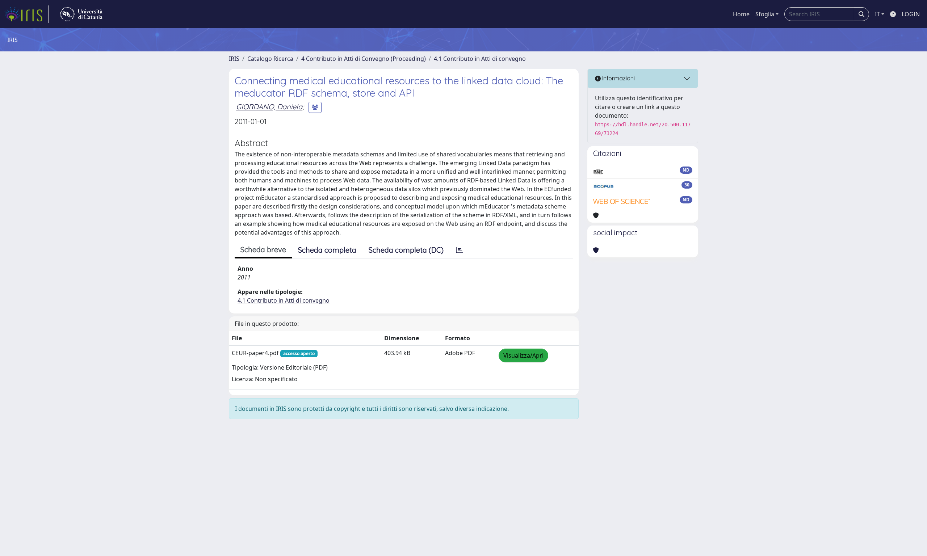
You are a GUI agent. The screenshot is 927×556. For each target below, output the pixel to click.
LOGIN (911, 14)
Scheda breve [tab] (263, 249)
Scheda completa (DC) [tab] (406, 249)
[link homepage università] (81, 14)
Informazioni (618, 78)
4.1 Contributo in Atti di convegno (480, 59)
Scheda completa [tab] (327, 249)
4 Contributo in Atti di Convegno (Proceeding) (363, 59)
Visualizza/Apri (523, 355)
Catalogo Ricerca (270, 59)
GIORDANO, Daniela (269, 106)
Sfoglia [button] (764, 14)
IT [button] (877, 14)
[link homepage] (26, 14)
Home (741, 14)
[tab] (459, 250)
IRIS (234, 59)
